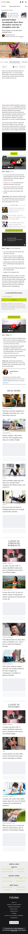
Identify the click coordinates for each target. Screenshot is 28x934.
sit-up (12, 72)
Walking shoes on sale (20, 889)
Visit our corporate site (18, 928)
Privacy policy (14, 909)
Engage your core (8, 182)
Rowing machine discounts (7, 887)
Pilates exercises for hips (14, 6)
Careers (14, 913)
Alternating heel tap (15, 62)
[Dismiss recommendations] (26, 10)
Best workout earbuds (20, 880)
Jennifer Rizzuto (11, 35)
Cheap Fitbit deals (7, 889)
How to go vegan (20, 871)
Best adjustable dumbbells (7, 877)
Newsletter (23, 66)
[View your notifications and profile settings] (20, 2)
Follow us (16, 66)
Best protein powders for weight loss (20, 878)
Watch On (5, 167)
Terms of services (17, 303)
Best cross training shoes (7, 880)
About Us (14, 902)
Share (5, 66)
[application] (14, 140)
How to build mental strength (7, 871)
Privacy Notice (19, 304)
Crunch (6, 62)
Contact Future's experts (14, 904)
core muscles (9, 107)
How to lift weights (20, 868)
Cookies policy (14, 911)
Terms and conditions (14, 906)
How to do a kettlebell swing (7, 868)
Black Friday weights (21, 887)
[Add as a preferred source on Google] (14, 922)
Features (21, 36)
